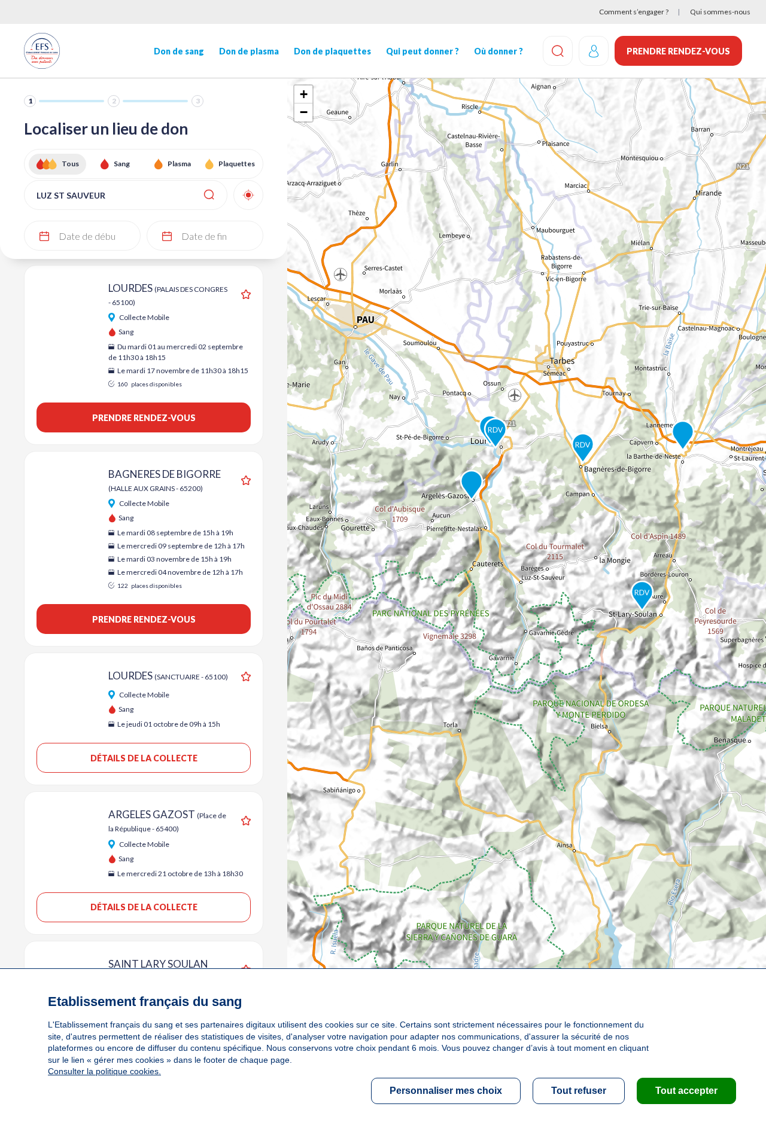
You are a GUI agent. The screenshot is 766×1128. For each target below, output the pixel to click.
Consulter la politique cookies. (104, 1071)
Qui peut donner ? (422, 51)
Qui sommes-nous (720, 11)
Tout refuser (578, 1091)
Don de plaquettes (332, 51)
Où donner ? (498, 51)
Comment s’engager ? (633, 11)
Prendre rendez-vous (678, 51)
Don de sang (179, 51)
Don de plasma (249, 51)
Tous (70, 163)
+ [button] (304, 94)
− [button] (304, 112)
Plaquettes (236, 163)
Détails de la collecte (143, 758)
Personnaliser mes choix (446, 1091)
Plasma (179, 163)
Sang (122, 163)
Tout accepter (686, 1091)
